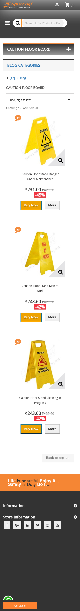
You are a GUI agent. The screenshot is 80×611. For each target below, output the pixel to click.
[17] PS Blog (18, 78)
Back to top (58, 458)
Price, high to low (40, 99)
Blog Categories (23, 65)
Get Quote (20, 605)
